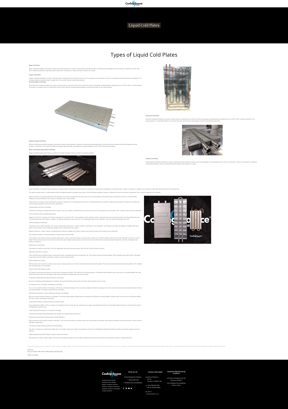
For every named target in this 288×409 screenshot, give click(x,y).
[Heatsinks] (144, 3)
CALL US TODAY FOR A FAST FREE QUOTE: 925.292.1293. (45, 351)
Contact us (30, 349)
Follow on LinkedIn (32, 355)
